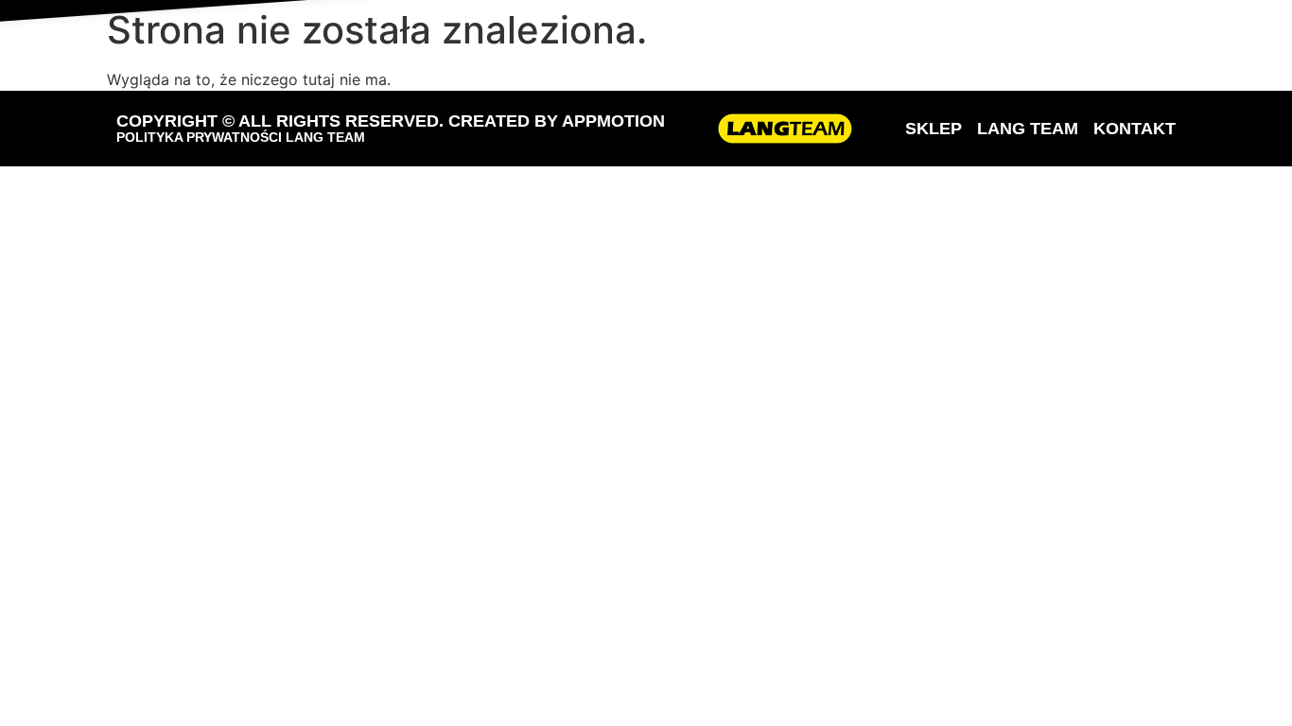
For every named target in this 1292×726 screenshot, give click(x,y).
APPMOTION (613, 121)
